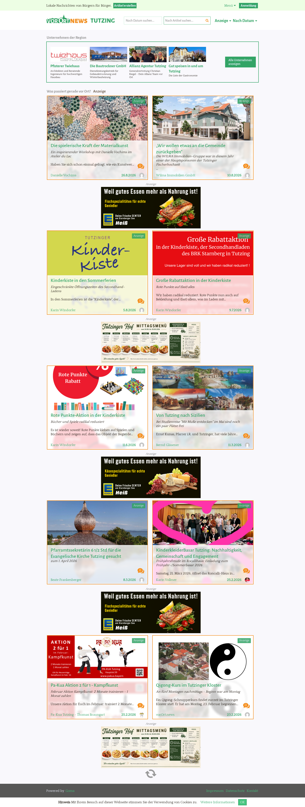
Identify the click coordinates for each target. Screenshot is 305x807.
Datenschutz (235, 791)
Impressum (215, 791)
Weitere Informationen (217, 802)
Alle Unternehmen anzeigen (240, 62)
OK (242, 802)
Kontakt (252, 791)
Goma (70, 791)
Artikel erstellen (125, 5)
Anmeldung (248, 5)
